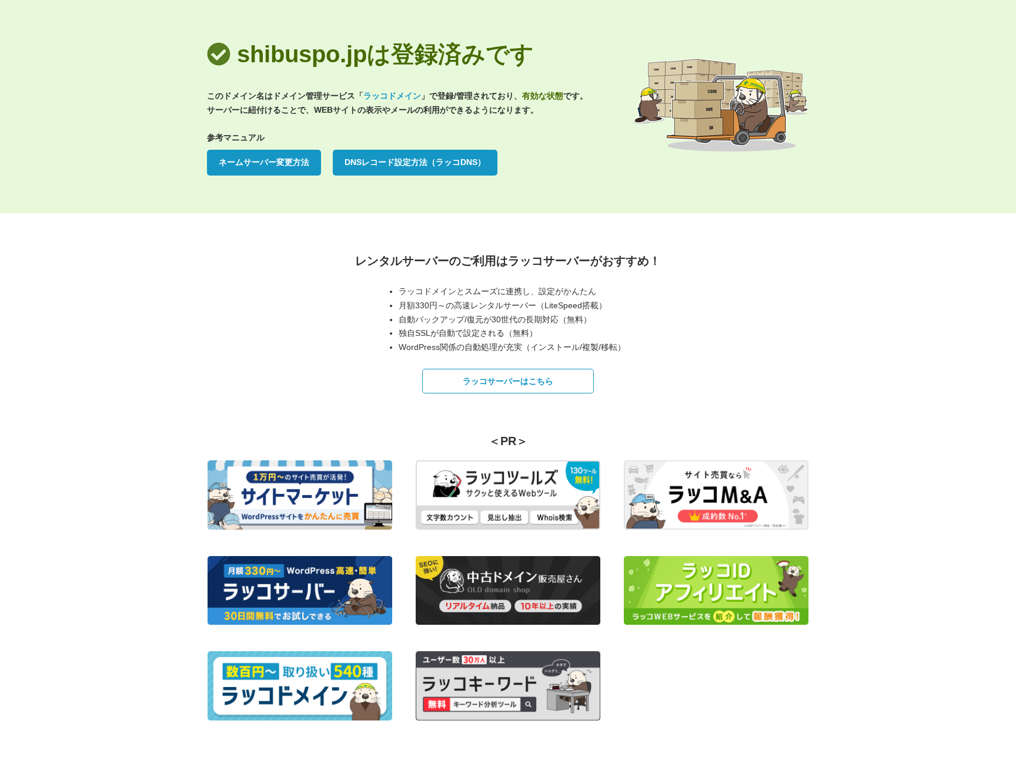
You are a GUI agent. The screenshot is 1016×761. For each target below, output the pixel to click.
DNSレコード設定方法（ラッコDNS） (415, 162)
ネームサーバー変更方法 (264, 162)
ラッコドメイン (392, 95)
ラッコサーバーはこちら (508, 381)
